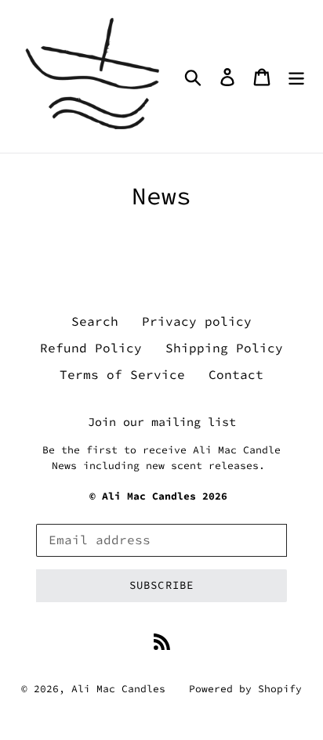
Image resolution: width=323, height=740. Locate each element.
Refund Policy (91, 348)
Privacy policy (197, 321)
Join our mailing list (162, 422)
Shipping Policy (224, 348)
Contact (236, 374)
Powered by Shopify (245, 688)
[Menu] (296, 76)
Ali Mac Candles (118, 688)
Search (94, 321)
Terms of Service (122, 374)
